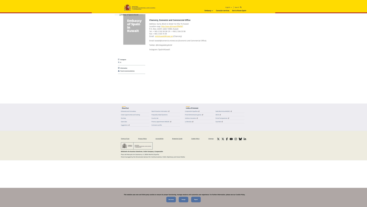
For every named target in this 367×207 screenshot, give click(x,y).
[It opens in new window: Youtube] (231, 139)
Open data (124, 121)
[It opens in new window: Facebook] (227, 139)
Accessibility (159, 139)
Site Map (123, 118)
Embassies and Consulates (128, 111)
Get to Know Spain (239, 10)
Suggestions (124, 125)
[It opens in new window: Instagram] (236, 139)
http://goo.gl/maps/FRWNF (172, 26)
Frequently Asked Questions (159, 115)
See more (171, 199)
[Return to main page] (141, 7)
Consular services (222, 10)
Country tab (154, 118)
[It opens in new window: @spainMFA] (223, 139)
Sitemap (211, 139)
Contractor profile (156, 125)
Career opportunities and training (130, 115)
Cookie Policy (195, 139)
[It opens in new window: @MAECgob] (218, 139)
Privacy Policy (142, 139)
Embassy (208, 10)
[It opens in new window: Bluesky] (240, 139)
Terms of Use (125, 139)
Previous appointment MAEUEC (160, 121)
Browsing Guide (177, 139)
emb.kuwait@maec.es (164, 36)
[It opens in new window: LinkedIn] (245, 139)
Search (237, 7)
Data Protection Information (159, 111)
